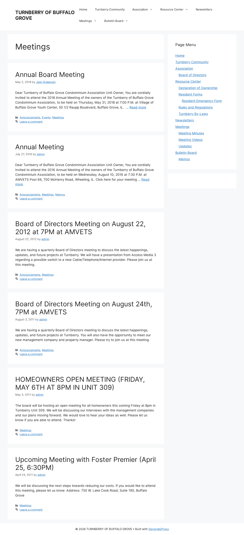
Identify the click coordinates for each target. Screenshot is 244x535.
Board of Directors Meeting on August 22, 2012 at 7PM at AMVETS (80, 228)
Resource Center (171, 9)
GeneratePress (158, 529)
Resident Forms (190, 94)
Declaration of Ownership (198, 88)
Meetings (85, 21)
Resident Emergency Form (202, 101)
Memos (60, 194)
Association (140, 9)
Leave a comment (31, 121)
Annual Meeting (39, 147)
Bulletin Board (113, 21)
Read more (137, 107)
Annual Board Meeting (49, 74)
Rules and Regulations (196, 107)
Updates (185, 146)
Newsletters (204, 9)
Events (46, 117)
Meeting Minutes (191, 133)
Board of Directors (192, 75)
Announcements (30, 117)
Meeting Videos (191, 140)
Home (83, 9)
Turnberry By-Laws (193, 114)
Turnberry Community (110, 9)
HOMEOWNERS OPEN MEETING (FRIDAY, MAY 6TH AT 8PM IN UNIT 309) (80, 383)
